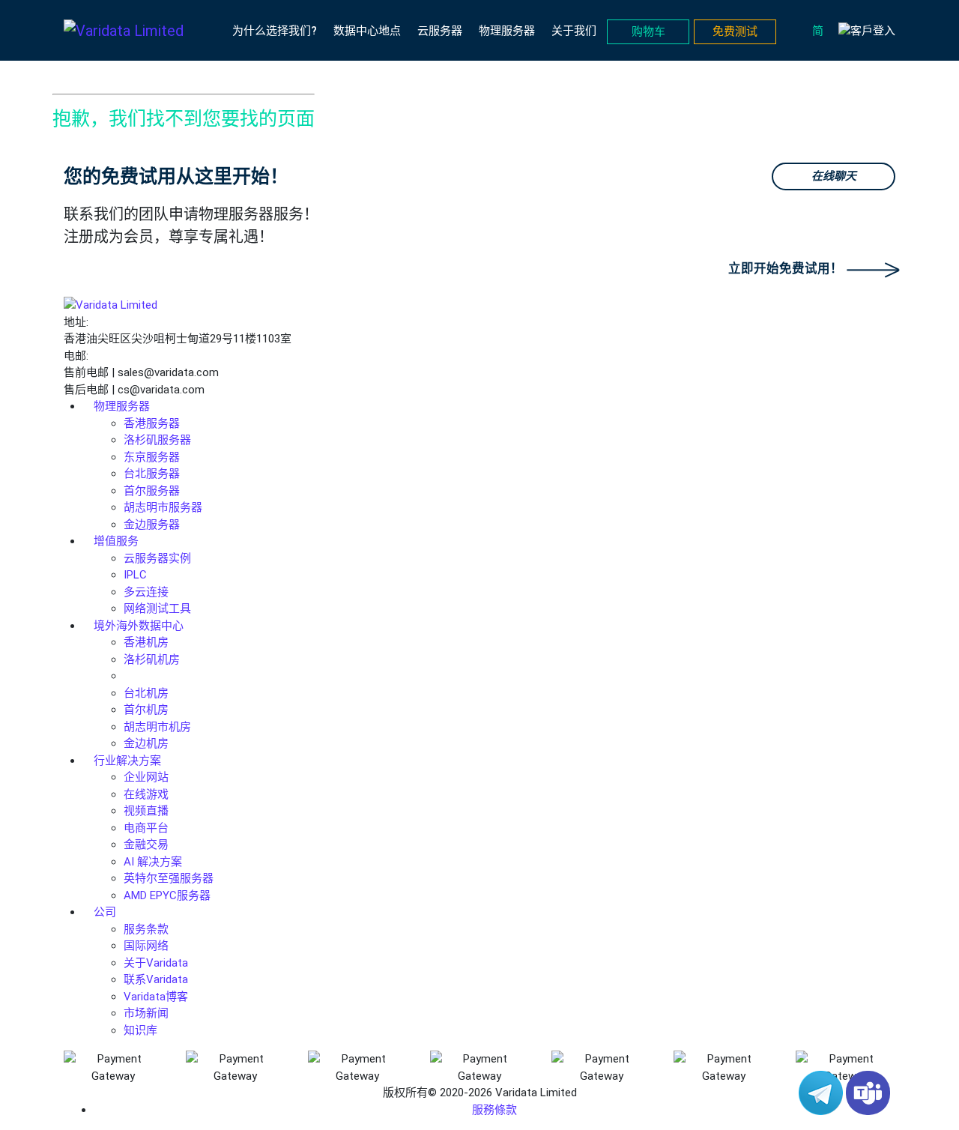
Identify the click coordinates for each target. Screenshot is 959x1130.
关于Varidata (156, 963)
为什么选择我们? (274, 30)
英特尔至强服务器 (169, 878)
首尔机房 (146, 709)
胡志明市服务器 (163, 507)
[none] (821, 30)
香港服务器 (152, 423)
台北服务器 (152, 473)
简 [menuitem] (817, 30)
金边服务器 (152, 524)
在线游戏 (146, 794)
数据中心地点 (367, 30)
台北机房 (146, 693)
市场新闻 (146, 1013)
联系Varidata (156, 979)
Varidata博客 (156, 996)
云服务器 (439, 30)
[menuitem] (821, 30)
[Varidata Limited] (124, 30)
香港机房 (146, 642)
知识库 (140, 1030)
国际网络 (146, 945)
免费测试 (735, 31)
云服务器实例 (157, 558)
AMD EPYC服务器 (167, 895)
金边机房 (146, 743)
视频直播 (146, 811)
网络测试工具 (157, 608)
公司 (105, 912)
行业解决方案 (127, 760)
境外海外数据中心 (139, 625)
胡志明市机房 (157, 727)
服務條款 (494, 1110)
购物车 (648, 31)
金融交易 (146, 844)
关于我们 (573, 30)
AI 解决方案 (153, 861)
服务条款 (146, 929)
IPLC (135, 574)
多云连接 (146, 592)
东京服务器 (152, 457)
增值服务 (116, 541)
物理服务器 (507, 30)
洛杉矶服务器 (157, 440)
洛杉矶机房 (152, 659)
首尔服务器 (152, 491)
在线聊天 (833, 176)
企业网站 (146, 777)
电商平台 (146, 828)
